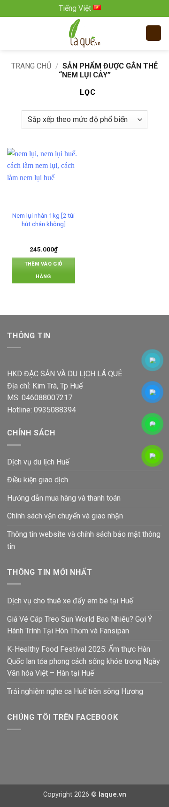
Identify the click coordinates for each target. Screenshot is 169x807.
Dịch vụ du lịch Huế (38, 461)
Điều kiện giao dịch (37, 479)
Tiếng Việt (75, 8)
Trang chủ (31, 65)
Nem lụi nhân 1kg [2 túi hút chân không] (43, 220)
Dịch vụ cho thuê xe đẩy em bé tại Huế (70, 600)
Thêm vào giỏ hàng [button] (43, 270)
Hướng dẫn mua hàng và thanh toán (64, 498)
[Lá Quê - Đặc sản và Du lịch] (84, 33)
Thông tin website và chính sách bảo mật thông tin (84, 540)
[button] (14, 33)
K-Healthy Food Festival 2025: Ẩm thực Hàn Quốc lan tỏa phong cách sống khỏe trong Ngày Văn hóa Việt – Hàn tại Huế (83, 661)
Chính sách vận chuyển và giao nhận (65, 515)
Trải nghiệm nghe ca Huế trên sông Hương (75, 691)
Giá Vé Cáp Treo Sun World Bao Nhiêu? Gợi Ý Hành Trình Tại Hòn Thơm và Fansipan (79, 625)
